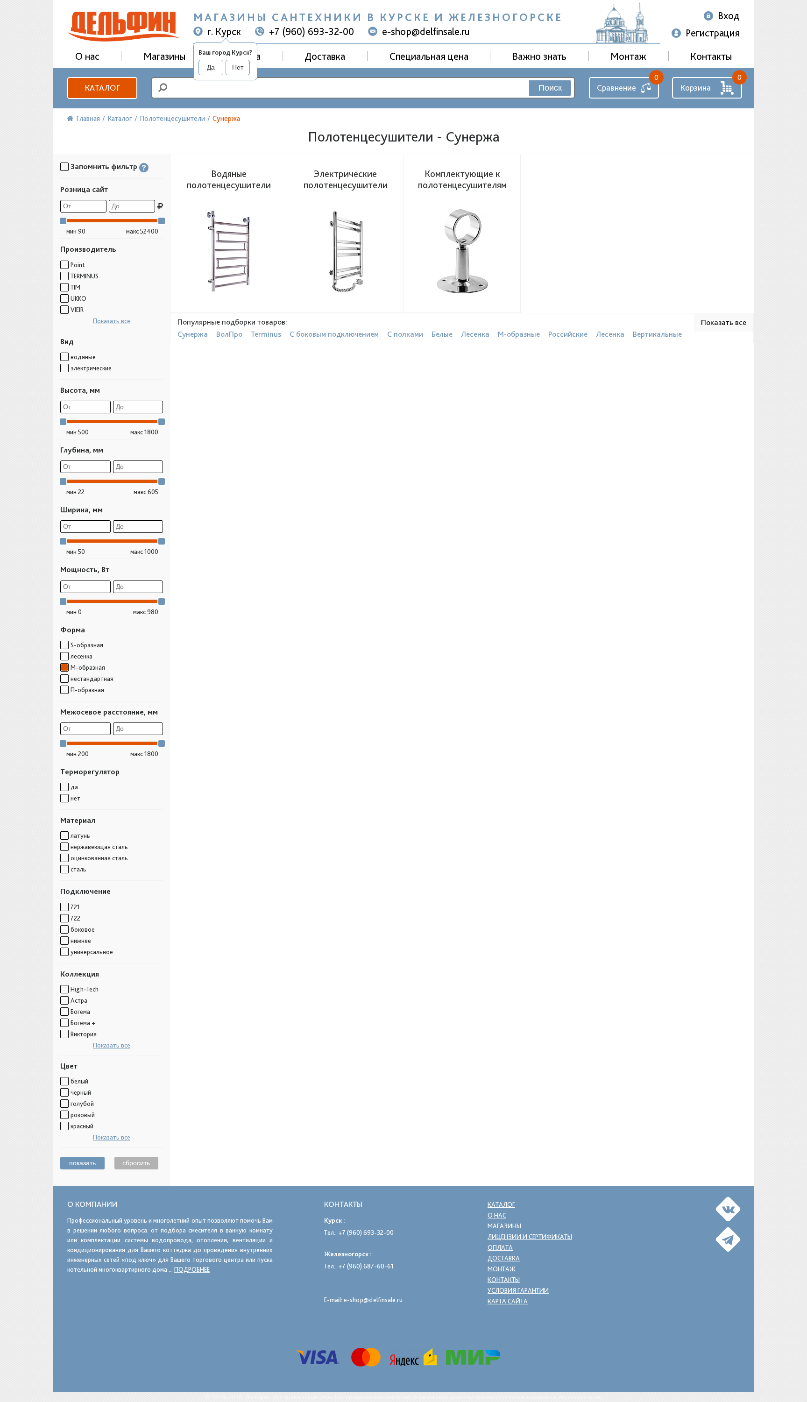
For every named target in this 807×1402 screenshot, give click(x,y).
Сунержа (192, 334)
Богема (80, 1011)
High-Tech (85, 989)
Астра (79, 1000)
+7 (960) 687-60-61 (366, 1266)
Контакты (711, 56)
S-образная (87, 645)
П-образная (87, 690)
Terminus (266, 334)
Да (211, 67)
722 (75, 918)
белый (79, 1081)
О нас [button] (87, 56)
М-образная (88, 667)
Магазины (164, 56)
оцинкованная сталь (99, 858)
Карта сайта (508, 1301)
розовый (83, 1115)
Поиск (550, 87)
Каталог (102, 87)
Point (78, 265)
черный (81, 1092)
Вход (729, 15)
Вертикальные (657, 334)
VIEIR (77, 309)
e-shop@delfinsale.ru (426, 31)
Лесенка (475, 334)
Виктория (84, 1034)
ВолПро (229, 334)
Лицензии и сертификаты (530, 1236)
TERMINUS (85, 276)
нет (75, 798)
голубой (82, 1103)
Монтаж (628, 56)
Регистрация (713, 33)
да (74, 787)
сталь (78, 869)
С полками (405, 334)
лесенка (81, 656)
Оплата (500, 1247)
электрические (91, 368)
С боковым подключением (334, 334)
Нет (237, 67)
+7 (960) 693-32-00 (311, 31)
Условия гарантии (518, 1290)
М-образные (519, 334)
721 (75, 907)
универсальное (92, 952)
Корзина (695, 87)
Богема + (83, 1023)
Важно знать (539, 56)
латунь (80, 835)
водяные (83, 357)
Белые (442, 334)
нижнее (81, 940)
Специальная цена (428, 56)
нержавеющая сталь (99, 846)
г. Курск (224, 31)
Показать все (111, 321)
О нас (497, 1215)
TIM (75, 287)
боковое (83, 929)
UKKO (78, 298)
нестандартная (92, 678)
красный (82, 1126)
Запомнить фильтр (104, 166)
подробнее (192, 1269)
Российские (568, 334)
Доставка (324, 56)
